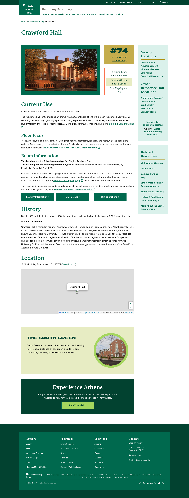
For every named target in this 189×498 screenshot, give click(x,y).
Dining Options (109, 197)
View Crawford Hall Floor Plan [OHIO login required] (71, 147)
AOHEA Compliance (68, 475)
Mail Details (72, 197)
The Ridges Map (106, 14)
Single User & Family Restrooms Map (152, 184)
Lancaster (98, 457)
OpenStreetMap (92, 312)
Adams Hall (147, 62)
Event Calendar (67, 443)
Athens (97, 443)
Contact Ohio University (139, 460)
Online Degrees (33, 457)
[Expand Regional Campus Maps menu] (95, 14)
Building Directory (57, 9)
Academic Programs (35, 453)
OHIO (23, 21)
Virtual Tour (147, 168)
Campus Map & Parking (36, 467)
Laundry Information (36, 197)
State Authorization (105, 477)
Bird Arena (146, 72)
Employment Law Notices (86, 475)
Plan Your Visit (76, 405)
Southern (98, 462)
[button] (77, 292)
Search (164, 2)
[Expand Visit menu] (122, 14)
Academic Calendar (69, 448)
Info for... (110, 2)
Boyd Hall (146, 108)
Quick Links (125, 2)
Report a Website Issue (70, 467)
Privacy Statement (90, 477)
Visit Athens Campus (152, 163)
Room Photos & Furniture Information (74, 189)
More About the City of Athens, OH (152, 207)
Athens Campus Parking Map (56, 14)
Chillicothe (99, 448)
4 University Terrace (151, 98)
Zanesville (99, 467)
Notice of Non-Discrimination (152, 475)
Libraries (64, 457)
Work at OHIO (66, 462)
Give (152, 2)
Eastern (97, 453)
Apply (140, 2)
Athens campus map (119, 58)
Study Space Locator (152, 191)
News (62, 453)
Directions (68, 264)
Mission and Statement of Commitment (126, 475)
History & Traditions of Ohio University (152, 198)
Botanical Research (151, 76)
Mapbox (129, 312)
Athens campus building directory (153, 131)
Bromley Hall (147, 112)
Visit (28, 462)
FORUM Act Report (104, 475)
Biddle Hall (147, 105)
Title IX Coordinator (121, 477)
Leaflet (65, 312)
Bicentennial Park (150, 69)
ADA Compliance (53, 475)
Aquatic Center (148, 66)
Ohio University (37, 483)
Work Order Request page (68, 180)
